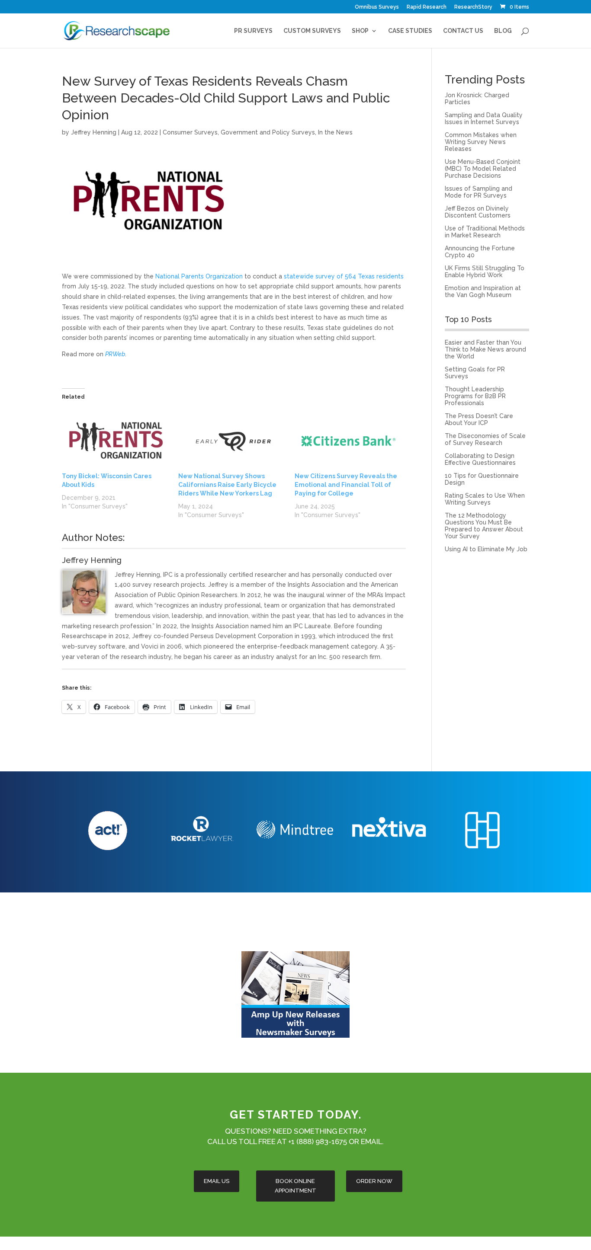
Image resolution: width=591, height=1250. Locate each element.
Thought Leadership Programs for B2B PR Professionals (475, 396)
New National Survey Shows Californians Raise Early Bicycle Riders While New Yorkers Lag (227, 485)
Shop (360, 31)
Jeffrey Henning (93, 132)
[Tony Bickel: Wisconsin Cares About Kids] (116, 440)
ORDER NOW (374, 1181)
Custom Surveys (312, 31)
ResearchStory (473, 7)
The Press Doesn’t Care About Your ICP (479, 419)
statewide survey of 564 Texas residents (344, 276)
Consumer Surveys (190, 132)
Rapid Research (426, 7)
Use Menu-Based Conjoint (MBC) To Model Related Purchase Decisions (482, 168)
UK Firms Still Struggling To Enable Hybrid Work (484, 271)
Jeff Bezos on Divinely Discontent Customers (478, 212)
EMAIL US (216, 1181)
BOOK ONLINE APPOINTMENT (295, 1186)
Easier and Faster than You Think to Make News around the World (485, 349)
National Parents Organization (199, 276)
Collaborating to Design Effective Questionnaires (480, 459)
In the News (335, 132)
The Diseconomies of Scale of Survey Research (485, 439)
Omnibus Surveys (377, 7)
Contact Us (463, 31)
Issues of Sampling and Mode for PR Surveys (478, 192)
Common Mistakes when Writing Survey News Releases (481, 141)
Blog (503, 31)
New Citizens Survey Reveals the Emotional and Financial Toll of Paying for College (346, 485)
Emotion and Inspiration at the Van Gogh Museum (483, 291)
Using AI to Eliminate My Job (486, 549)
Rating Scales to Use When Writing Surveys (485, 499)
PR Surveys (253, 31)
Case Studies (410, 31)
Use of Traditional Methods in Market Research (485, 232)
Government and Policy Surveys (268, 132)
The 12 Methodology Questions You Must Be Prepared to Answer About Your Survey (484, 526)
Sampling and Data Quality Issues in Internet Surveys (484, 118)
